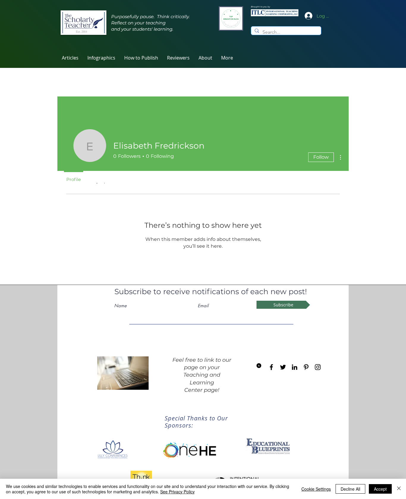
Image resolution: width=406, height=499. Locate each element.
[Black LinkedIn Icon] (294, 367)
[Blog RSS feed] (258, 366)
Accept (380, 489)
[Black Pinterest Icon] (306, 367)
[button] (178, 57)
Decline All (350, 489)
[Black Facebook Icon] (271, 367)
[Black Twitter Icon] (283, 367)
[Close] (398, 489)
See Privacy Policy (177, 492)
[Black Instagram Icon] (318, 367)
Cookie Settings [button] (316, 489)
